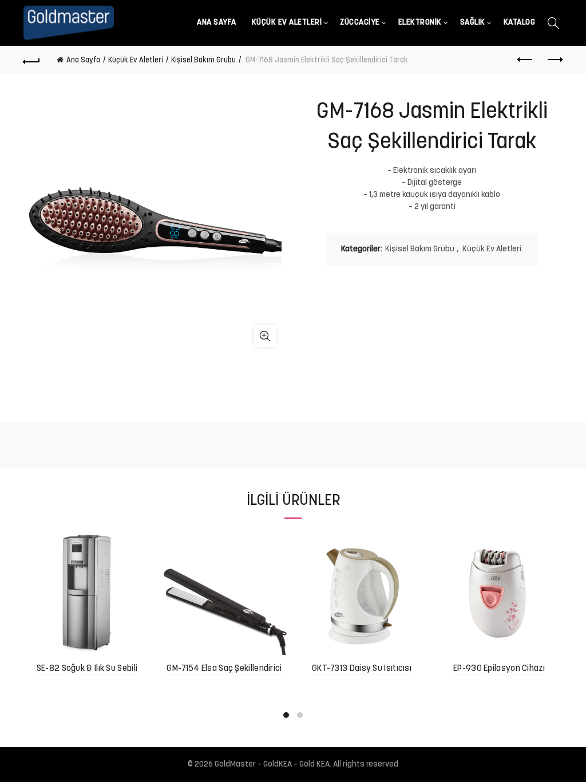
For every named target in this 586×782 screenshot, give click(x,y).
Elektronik (420, 22)
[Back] (32, 60)
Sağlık (472, 22)
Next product (554, 60)
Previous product (525, 60)
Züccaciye (360, 22)
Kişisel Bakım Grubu (203, 60)
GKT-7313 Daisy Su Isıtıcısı (361, 669)
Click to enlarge (265, 336)
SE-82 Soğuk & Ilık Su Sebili (87, 669)
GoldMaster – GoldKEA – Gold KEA (272, 764)
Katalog (520, 22)
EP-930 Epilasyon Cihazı (499, 669)
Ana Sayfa (216, 22)
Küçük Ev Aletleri (287, 22)
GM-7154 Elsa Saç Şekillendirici (224, 669)
